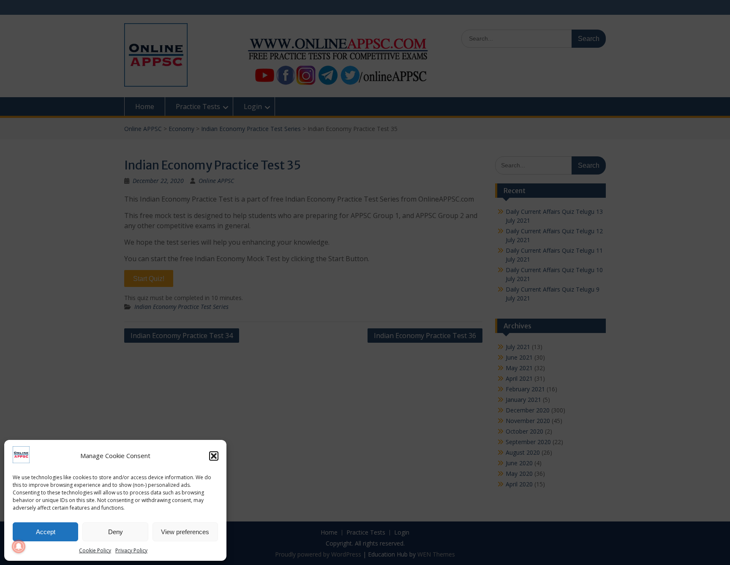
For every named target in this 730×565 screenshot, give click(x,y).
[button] (214, 456)
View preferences (185, 531)
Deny (115, 531)
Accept (45, 531)
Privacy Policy (131, 550)
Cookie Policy (95, 550)
